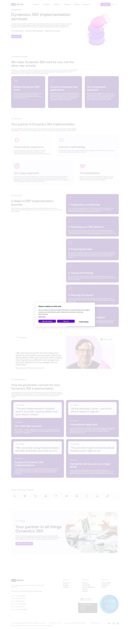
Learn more (42, 317)
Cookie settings (83, 322)
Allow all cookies (47, 321)
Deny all (65, 321)
